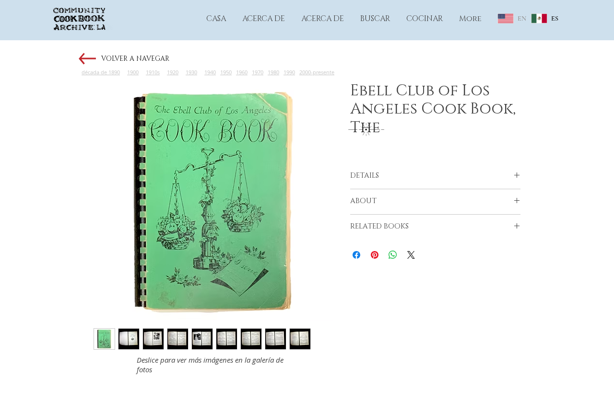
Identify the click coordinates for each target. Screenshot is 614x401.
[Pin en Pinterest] (374, 255)
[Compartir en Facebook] (356, 255)
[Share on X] (411, 255)
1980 (273, 72)
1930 (191, 72)
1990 (289, 72)
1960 (242, 72)
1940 (210, 72)
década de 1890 (101, 72)
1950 (226, 72)
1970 (257, 72)
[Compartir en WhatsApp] (393, 255)
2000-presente (316, 72)
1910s (153, 72)
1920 (172, 72)
